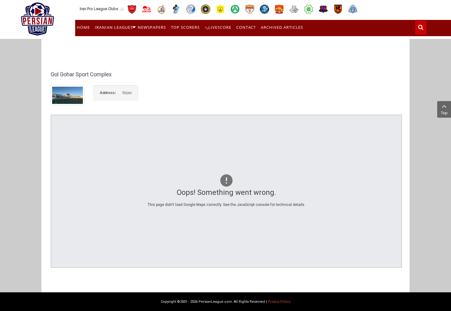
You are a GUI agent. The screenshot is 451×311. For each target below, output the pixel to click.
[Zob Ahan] (235, 8)
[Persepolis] (132, 8)
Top (444, 113)
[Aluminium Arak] (352, 8)
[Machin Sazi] (308, 8)
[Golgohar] (264, 8)
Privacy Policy (279, 302)
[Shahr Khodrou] (279, 8)
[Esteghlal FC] (190, 8)
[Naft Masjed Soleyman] (161, 8)
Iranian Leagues (114, 27)
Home (83, 27)
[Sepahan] (205, 8)
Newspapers (152, 27)
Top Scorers (185, 27)
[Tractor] (146, 8)
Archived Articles (282, 27)
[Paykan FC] (176, 8)
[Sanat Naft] (220, 8)
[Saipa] (294, 9)
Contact (246, 27)
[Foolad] (249, 8)
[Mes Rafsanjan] (338, 8)
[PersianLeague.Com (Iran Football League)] (37, 17)
